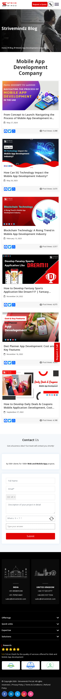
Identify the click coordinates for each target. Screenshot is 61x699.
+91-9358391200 (16, 591)
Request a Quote (40, 4)
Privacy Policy (18, 684)
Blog (11, 48)
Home (4, 48)
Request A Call (57, 352)
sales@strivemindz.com (16, 599)
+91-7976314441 (16, 595)
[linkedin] (11, 694)
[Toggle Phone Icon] (56, 4)
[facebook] (4, 694)
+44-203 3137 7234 (45, 595)
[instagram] (24, 694)
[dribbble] (30, 694)
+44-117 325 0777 (45, 591)
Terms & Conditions (33, 684)
